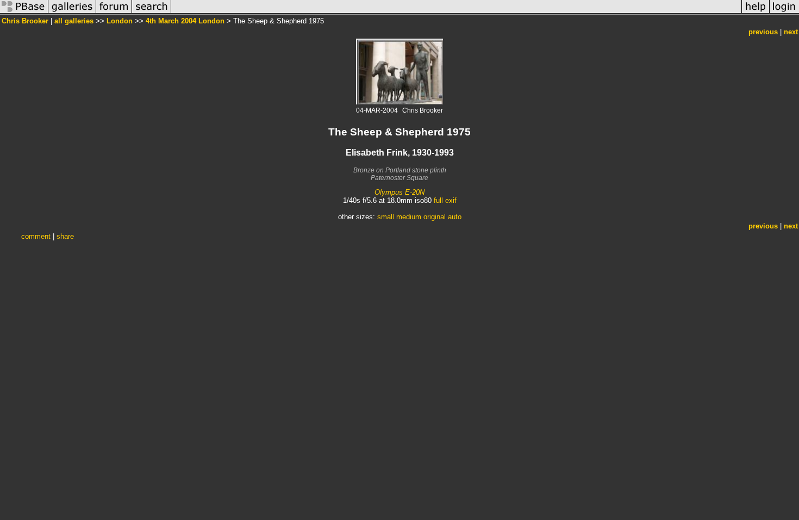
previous (763, 32)
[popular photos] (456, 13)
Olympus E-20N (399, 192)
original (434, 217)
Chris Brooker (25, 21)
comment (36, 236)
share (65, 236)
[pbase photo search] (151, 13)
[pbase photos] (24, 13)
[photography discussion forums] (114, 13)
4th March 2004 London (185, 21)
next (791, 32)
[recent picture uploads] (72, 13)
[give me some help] (755, 13)
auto (454, 217)
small (385, 217)
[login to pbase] (784, 13)
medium (408, 217)
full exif (445, 200)
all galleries (73, 21)
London (120, 21)
